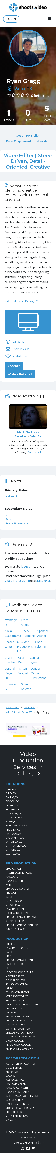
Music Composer (16, 1079)
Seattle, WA (13, 853)
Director (11, 944)
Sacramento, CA (15, 837)
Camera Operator (17, 948)
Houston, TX (13, 809)
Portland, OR (14, 833)
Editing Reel (28, 432)
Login (11, 19)
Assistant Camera (17, 984)
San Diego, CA (14, 841)
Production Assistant (18, 523)
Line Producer (15, 1040)
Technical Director (18, 1024)
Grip (8, 519)
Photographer (15, 1000)
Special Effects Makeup (20, 1036)
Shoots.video (12, 707)
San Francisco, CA (16, 845)
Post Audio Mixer (16, 1083)
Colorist (11, 1075)
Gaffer (10, 952)
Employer (43, 580)
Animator (12, 1071)
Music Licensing (15, 1100)
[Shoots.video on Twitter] (33, 1148)
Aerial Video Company (19, 1048)
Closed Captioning (17, 1104)
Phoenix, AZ (13, 829)
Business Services (16, 929)
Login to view (20, 349)
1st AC (9, 988)
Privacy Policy (28, 1137)
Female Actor (14, 880)
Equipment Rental (17, 913)
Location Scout (15, 901)
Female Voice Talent (18, 1091)
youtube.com (20, 356)
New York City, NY (16, 825)
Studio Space (13, 868)
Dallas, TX (23, 88)
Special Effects (15, 921)
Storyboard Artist (17, 888)
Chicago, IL (12, 793)
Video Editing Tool (17, 1116)
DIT (8, 514)
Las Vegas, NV (13, 813)
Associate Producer (18, 1044)
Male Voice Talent (17, 1087)
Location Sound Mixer (19, 972)
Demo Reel (21, 436)
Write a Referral (20, 374)
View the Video (35, 452)
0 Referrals (40, 96)
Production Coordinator (22, 925)
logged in (27, 566)
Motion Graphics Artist (20, 1063)
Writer (10, 885)
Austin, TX (12, 789)
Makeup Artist (15, 976)
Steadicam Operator (19, 1016)
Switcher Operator (18, 1028)
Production (29, 707)
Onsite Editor (14, 964)
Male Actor (13, 876)
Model (10, 896)
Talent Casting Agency (20, 872)
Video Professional (17, 580)
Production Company (19, 1020)
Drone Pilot (13, 1012)
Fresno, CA (12, 805)
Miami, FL (11, 821)
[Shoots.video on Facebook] (28, 1148)
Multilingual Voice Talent (22, 1096)
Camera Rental (15, 909)
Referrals (41, 141)
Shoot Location (15, 905)
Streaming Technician (19, 1032)
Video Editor (13, 496)
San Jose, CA (13, 849)
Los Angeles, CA (15, 817)
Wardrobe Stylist (17, 996)
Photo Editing (14, 1112)
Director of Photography (22, 1004)
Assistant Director (18, 992)
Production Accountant (21, 917)
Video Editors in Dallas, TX (21, 301)
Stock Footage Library (20, 1108)
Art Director (14, 1008)
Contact (14, 366)
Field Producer (15, 980)
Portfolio (32, 135)
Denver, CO (12, 801)
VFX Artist (12, 1120)
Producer (12, 892)
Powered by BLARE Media (26, 1142)
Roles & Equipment (18, 141)
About (19, 135)
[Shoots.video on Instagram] (22, 1148)
